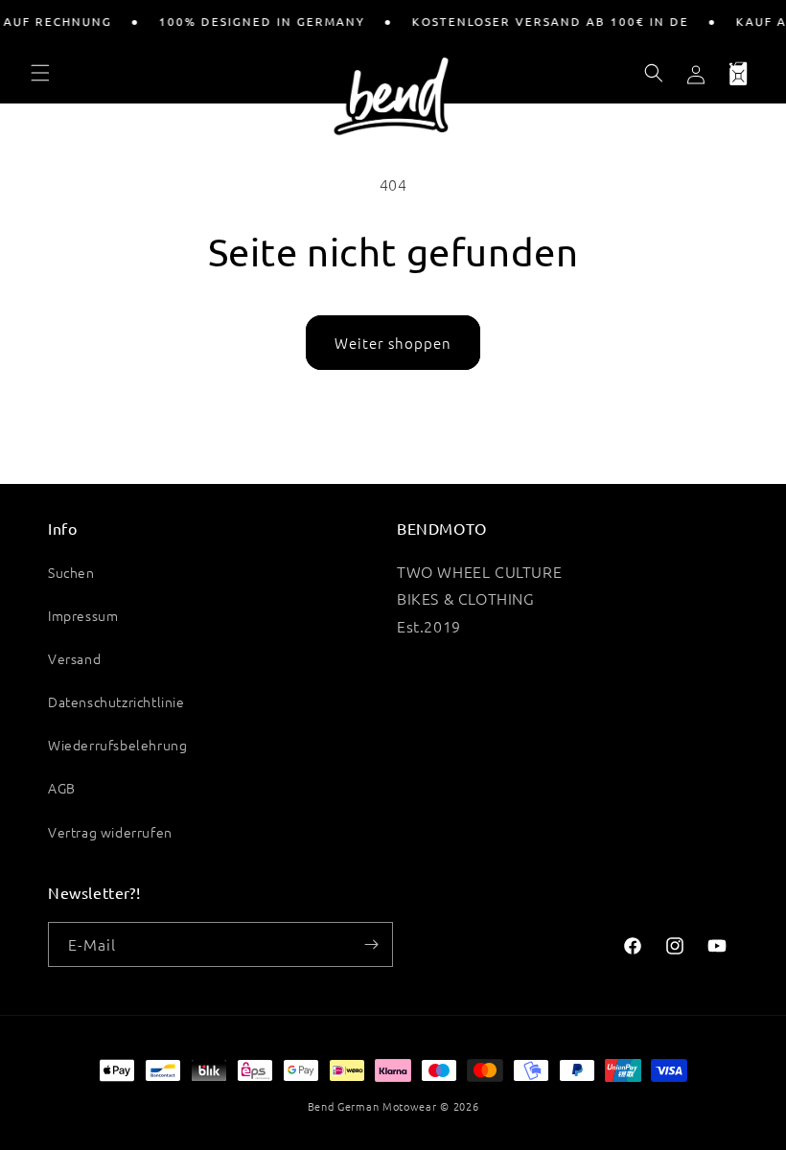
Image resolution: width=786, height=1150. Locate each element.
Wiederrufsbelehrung (117, 744)
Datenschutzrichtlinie (116, 701)
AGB (62, 787)
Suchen (71, 572)
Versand (74, 658)
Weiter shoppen (393, 343)
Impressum (83, 615)
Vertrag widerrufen (110, 831)
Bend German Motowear (372, 1106)
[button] (40, 73)
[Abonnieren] (371, 944)
